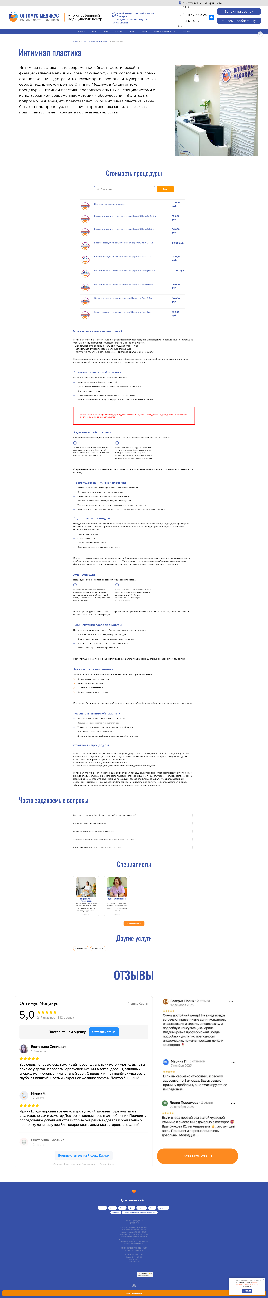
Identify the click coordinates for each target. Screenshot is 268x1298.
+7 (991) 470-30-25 (192, 15)
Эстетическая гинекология (98, 41)
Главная (75, 41)
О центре (118, 31)
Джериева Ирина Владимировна (86, 899)
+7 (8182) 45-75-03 (134, 1223)
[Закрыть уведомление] (263, 1279)
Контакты (186, 31)
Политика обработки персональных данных (140, 1212)
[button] (239, 11)
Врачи (93, 31)
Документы (163, 1208)
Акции (132, 31)
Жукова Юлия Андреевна (117, 898)
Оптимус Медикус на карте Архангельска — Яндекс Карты (83, 1164)
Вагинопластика (98, 948)
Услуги (80, 31)
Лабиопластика (81, 948)
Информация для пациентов (164, 31)
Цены (106, 31)
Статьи (144, 31)
